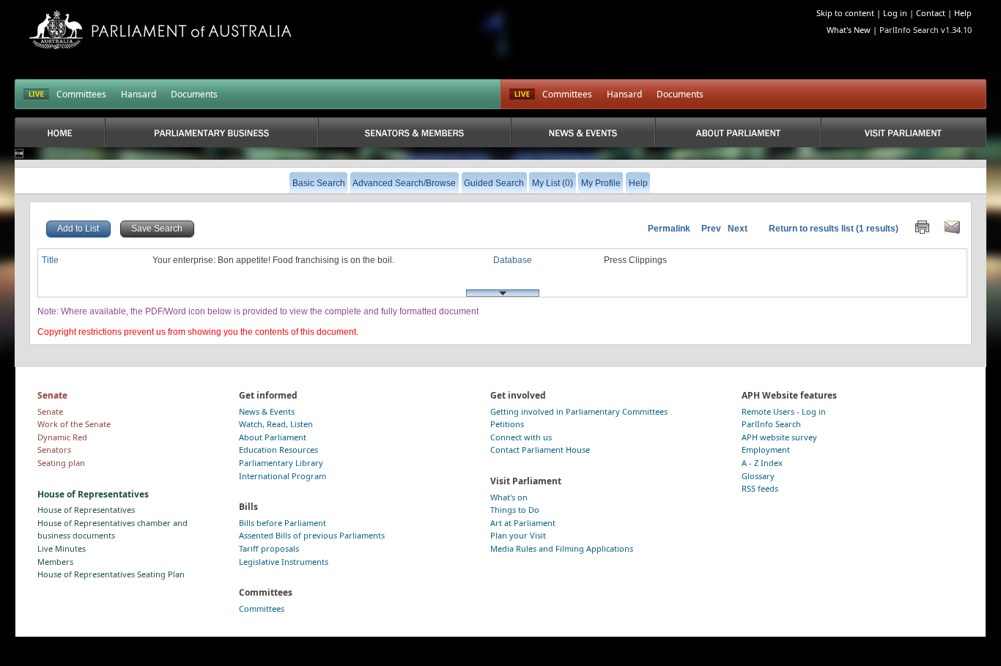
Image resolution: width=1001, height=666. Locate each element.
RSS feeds (760, 488)
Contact (930, 12)
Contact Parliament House (540, 449)
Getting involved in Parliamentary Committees (579, 411)
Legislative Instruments (283, 561)
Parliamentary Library (281, 462)
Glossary (758, 475)
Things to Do (514, 509)
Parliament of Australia (160, 29)
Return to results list (811, 228)
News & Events (267, 411)
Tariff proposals (269, 548)
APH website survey (779, 437)
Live (522, 94)
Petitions (507, 423)
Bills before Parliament (282, 522)
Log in (895, 12)
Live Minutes (61, 548)
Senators (54, 449)
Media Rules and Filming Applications (561, 548)
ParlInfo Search (771, 423)
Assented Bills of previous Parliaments (312, 535)
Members (55, 561)
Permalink (669, 228)
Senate (50, 411)
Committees (81, 94)
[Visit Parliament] (903, 132)
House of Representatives (86, 509)
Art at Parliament (522, 522)
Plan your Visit (518, 535)
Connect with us (521, 437)
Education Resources (278, 449)
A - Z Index (762, 462)
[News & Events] (583, 132)
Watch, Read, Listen (276, 423)
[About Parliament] (738, 132)
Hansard (138, 94)
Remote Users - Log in (784, 411)
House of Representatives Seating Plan (111, 574)
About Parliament (272, 437)
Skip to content (845, 12)
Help (963, 12)
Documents (194, 94)
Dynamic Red (62, 437)
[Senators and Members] (414, 132)
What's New (849, 29)
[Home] (60, 132)
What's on (509, 497)
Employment (766, 449)
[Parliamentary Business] (211, 132)
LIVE (36, 94)
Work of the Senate (74, 423)
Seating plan (61, 462)
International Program (282, 475)
